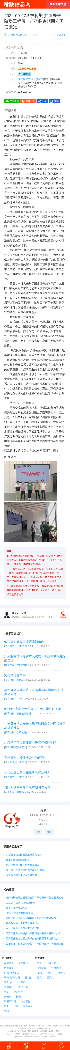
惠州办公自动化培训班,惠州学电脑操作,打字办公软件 (34, 692)
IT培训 (20, 698)
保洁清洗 (9, 963)
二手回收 (9, 791)
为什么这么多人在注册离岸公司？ (27, 772)
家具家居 (28, 1006)
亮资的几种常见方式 (16, 907)
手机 (6, 991)
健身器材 (25, 1001)
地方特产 (18, 991)
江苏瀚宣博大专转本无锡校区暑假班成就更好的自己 (34, 658)
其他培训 (21, 679)
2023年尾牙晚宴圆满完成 (19, 913)
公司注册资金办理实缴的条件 (24, 641)
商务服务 (9, 646)
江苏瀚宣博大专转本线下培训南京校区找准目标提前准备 (34, 726)
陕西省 (21, 79)
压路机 (21, 982)
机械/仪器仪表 (11, 972)
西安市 (29, 79)
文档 (6, 1011)
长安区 (37, 79)
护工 (6, 1006)
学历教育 (21, 665)
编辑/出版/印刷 (12, 977)
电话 (26, 1048)
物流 (16, 1006)
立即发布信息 (58, 4)
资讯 (39, 963)
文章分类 (13, 34)
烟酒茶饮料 (10, 1001)
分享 (44, 101)
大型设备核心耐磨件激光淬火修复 (24, 854)
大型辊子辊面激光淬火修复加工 (22, 875)
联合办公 (9, 982)
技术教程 (56, 968)
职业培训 (21, 747)
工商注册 (21, 646)
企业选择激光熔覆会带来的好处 (22, 928)
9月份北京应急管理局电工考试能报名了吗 (32, 709)
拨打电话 (30, 101)
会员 (61, 1048)
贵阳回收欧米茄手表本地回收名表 (27, 787)
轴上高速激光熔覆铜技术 (19, 859)
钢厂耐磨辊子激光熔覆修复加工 (22, 864)
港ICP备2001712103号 (46, 1037)
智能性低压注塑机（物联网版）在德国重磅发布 (31, 918)
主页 (38, 832)
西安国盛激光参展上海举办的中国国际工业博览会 (32, 938)
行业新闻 (51, 963)
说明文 (62, 972)
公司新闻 (23, 34)
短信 (44, 1048)
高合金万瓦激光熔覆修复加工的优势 (25, 870)
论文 (39, 977)
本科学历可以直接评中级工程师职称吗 (30, 742)
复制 (56, 101)
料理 (18, 996)
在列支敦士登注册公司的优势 (24, 757)
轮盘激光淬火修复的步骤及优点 (22, 923)
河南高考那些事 (15, 675)
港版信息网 (25, 1034)
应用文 (50, 977)
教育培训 (9, 665)
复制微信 (14, 101)
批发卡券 (23, 987)
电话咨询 (63, 617)
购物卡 (7, 996)
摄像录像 (9, 968)
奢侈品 (20, 791)
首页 (9, 1048)
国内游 (28, 977)
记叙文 (50, 972)
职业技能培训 (24, 713)
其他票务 (9, 987)
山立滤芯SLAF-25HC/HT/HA (21, 902)
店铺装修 (23, 963)
